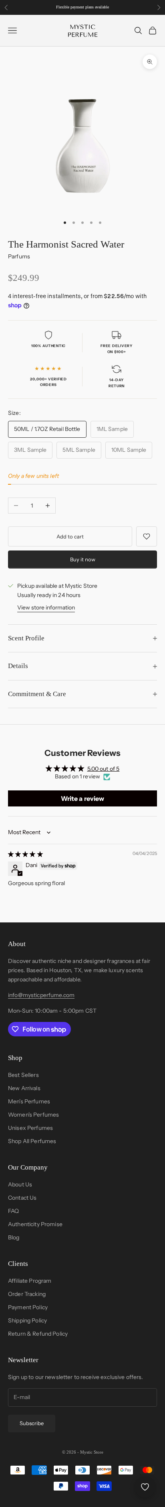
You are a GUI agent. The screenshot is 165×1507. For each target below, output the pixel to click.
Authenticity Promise (35, 1224)
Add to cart (70, 536)
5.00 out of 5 (103, 768)
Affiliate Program (29, 1280)
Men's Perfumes (29, 1101)
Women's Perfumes (33, 1114)
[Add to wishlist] (146, 536)
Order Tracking (27, 1294)
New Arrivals (24, 1088)
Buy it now (82, 559)
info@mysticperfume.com (41, 995)
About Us (20, 1184)
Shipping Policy (27, 1320)
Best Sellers (23, 1074)
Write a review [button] (83, 798)
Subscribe (32, 1423)
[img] (25, 854)
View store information (46, 607)
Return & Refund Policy (38, 1333)
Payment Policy (28, 1307)
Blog (14, 1237)
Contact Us (22, 1197)
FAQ (13, 1211)
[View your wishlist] (145, 1487)
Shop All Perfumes (32, 1141)
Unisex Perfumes (30, 1127)
